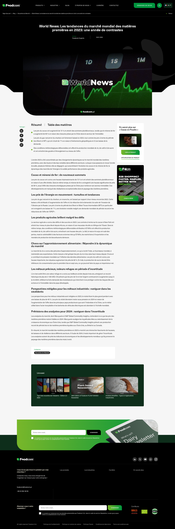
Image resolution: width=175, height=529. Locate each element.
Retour (170, 13)
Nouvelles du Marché (24, 13)
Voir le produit (130, 152)
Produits (39, 5)
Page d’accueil (7, 13)
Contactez (113, 5)
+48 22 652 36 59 (22, 491)
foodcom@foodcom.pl (24, 487)
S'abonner (115, 508)
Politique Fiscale (88, 524)
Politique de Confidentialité (51, 524)
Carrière (100, 5)
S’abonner (94, 432)
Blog (67, 5)
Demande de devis (144, 5)
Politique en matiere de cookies (71, 524)
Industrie (54, 5)
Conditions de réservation (103, 524)
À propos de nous (82, 5)
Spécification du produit (130, 158)
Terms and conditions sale (121, 524)
